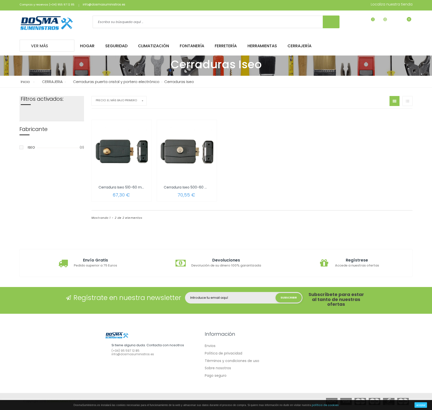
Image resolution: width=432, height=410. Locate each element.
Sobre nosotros (218, 368)
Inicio (25, 81)
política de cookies (325, 405)
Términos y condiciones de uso (232, 360)
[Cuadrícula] (395, 101)
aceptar (421, 405)
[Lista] (407, 101)
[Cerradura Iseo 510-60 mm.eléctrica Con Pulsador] (121, 151)
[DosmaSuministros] (47, 24)
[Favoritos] (369, 23)
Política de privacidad (223, 353)
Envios (210, 345)
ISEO (31, 147)
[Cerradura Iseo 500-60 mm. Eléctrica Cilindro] (187, 151)
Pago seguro (215, 375)
